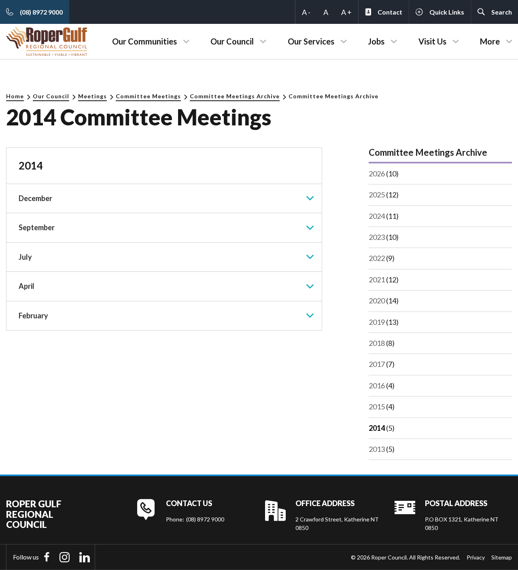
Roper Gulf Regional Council (34, 514)
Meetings (92, 96)
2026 (377, 173)
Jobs (376, 41)
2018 (377, 343)
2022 (377, 258)
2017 (377, 364)
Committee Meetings (148, 96)
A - (306, 12)
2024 (377, 216)
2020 (377, 300)
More (490, 41)
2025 (377, 194)
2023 (377, 237)
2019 (377, 322)
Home (15, 96)
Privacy (476, 557)
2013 (377, 449)
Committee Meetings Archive (235, 96)
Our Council (232, 41)
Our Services (311, 41)
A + (346, 12)
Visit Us (432, 41)
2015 (377, 406)
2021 (377, 279)
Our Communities (144, 41)
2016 (377, 385)
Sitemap (501, 557)
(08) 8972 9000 (205, 519)
